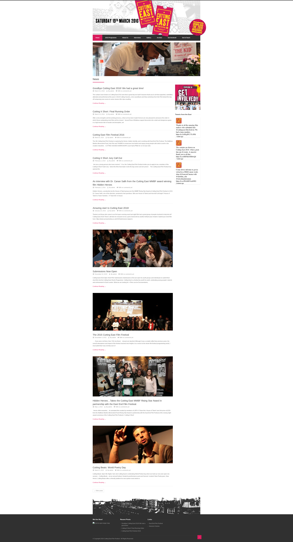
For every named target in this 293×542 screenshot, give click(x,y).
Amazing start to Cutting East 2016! (111, 208)
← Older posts (98, 490)
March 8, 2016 (99, 137)
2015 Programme (111, 38)
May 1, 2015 (99, 407)
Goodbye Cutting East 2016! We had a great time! (118, 88)
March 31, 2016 (100, 91)
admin (112, 91)
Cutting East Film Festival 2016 (108, 135)
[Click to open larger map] (105, 523)
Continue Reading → (99, 103)
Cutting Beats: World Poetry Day (109, 467)
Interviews (137, 38)
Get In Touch (186, 38)
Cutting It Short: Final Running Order (111, 111)
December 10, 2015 (101, 274)
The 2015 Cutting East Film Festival (111, 335)
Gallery (148, 38)
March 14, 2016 (100, 114)
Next (196, 72)
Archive (159, 38)
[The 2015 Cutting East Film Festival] (133, 312)
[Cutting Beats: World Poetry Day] (133, 444)
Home (97, 38)
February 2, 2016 (100, 161)
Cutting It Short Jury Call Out (107, 158)
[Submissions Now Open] (133, 248)
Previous (192, 72)
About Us (125, 38)
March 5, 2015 (99, 470)
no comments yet (126, 91)
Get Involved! (172, 38)
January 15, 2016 (100, 211)
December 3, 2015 (100, 337)
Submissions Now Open (105, 271)
